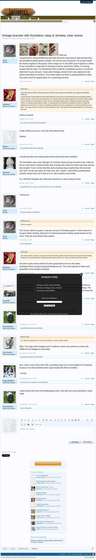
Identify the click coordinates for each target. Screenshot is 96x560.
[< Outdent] (61, 420)
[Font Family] (39, 420)
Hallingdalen (39, 523)
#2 (82, 119)
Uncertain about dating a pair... (45, 521)
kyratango (31, 123)
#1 (82, 81)
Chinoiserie (39, 506)
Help (69, 554)
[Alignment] (50, 420)
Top (90, 554)
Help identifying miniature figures (46, 481)
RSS (93, 554)
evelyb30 (6, 301)
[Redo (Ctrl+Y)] (40, 424)
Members (33, 17)
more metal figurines (42, 475)
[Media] (75, 420)
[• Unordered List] (55, 420)
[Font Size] (35, 420)
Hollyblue (6, 104)
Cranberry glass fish (42, 504)
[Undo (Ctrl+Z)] (36, 424)
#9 (82, 324)
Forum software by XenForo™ (18, 557)
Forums (15, 17)
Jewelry (13, 38)
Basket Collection (41, 493)
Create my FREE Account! (48, 463)
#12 (82, 404)
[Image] (72, 420)
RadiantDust (40, 494)
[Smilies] (69, 420)
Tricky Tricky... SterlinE (43, 515)
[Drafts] (32, 424)
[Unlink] (46, 420)
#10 (82, 353)
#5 (82, 208)
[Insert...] (78, 420)
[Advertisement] (48, 27)
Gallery (24, 17)
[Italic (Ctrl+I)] (25, 420)
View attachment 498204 (29, 92)
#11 (82, 378)
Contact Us (63, 554)
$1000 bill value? (41, 498)
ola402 (38, 529)
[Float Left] (21, 424)
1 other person (51, 187)
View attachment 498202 (63, 92)
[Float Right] (25, 424)
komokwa (23, 382)
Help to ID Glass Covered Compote (47, 527)
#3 (82, 144)
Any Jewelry (24, 123)
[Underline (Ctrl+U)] (28, 420)
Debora (5, 147)
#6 (82, 240)
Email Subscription (77, 554)
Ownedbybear (8, 327)
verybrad (39, 517)
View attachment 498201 (80, 92)
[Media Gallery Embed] (28, 424)
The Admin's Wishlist (37, 542)
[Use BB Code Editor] (91, 420)
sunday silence (40, 477)
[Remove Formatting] (87, 420)
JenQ (24, 38)
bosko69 (38, 511)
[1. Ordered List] (58, 420)
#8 (82, 298)
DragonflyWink (24, 148)
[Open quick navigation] (92, 548)
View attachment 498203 (46, 92)
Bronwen (6, 172)
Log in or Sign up (87, 2)
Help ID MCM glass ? (42, 510)
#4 (82, 183)
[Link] (43, 420)
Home (7, 17)
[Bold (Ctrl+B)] (21, 420)
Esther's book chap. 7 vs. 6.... (45, 487)
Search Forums (7, 20)
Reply (92, 81)
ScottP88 (39, 500)
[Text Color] (32, 420)
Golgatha (39, 489)
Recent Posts (19, 20)
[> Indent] (64, 420)
